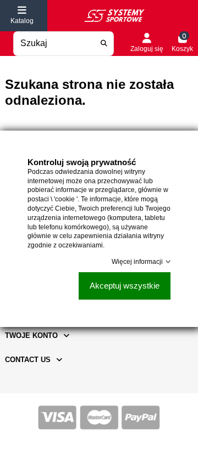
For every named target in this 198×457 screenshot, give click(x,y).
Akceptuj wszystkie (125, 285)
